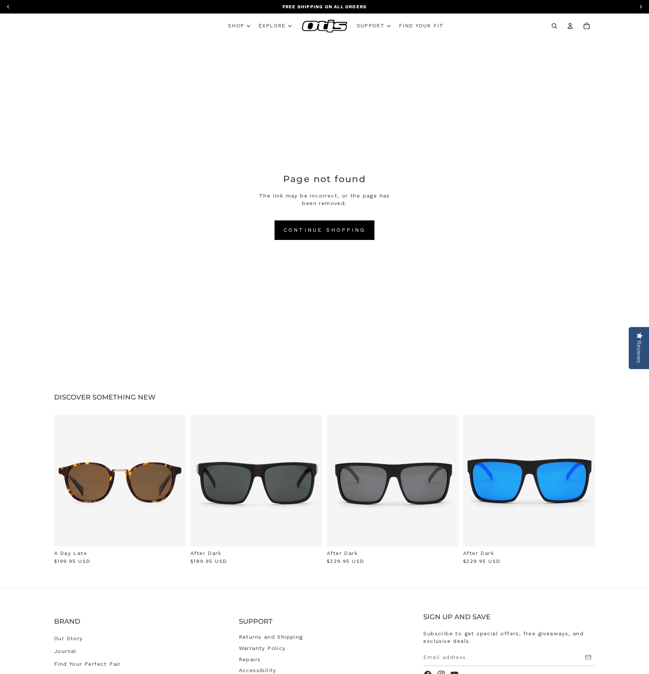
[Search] (554, 26)
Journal (65, 651)
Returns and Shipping (271, 637)
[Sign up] (588, 657)
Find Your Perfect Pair (87, 664)
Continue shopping (324, 230)
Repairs (250, 659)
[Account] (570, 26)
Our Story (68, 638)
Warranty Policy (262, 648)
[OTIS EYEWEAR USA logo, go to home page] (324, 26)
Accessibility (257, 670)
